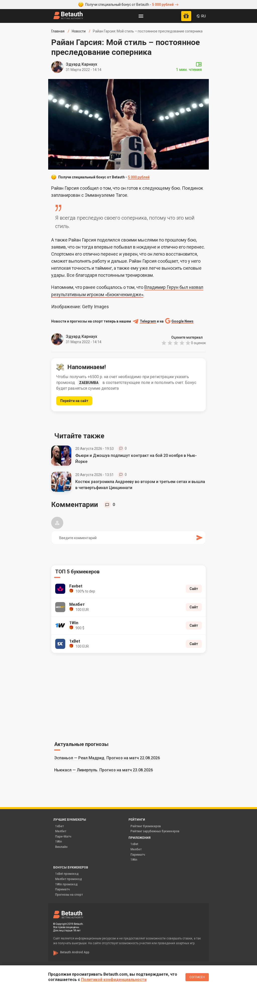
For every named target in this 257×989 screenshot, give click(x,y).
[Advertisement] (128, 696)
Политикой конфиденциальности (114, 979)
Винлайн (61, 847)
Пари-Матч (63, 836)
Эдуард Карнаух (81, 64)
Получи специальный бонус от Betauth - (129, 5)
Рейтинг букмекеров (146, 826)
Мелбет (60, 831)
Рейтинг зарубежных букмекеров (155, 831)
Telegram (148, 321)
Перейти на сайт (74, 401)
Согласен (197, 977)
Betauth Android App (74, 952)
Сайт (193, 589)
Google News (182, 321)
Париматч (138, 854)
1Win (58, 841)
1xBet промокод (67, 874)
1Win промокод (66, 884)
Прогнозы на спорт (69, 894)
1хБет (59, 826)
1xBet (134, 844)
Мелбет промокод (68, 879)
